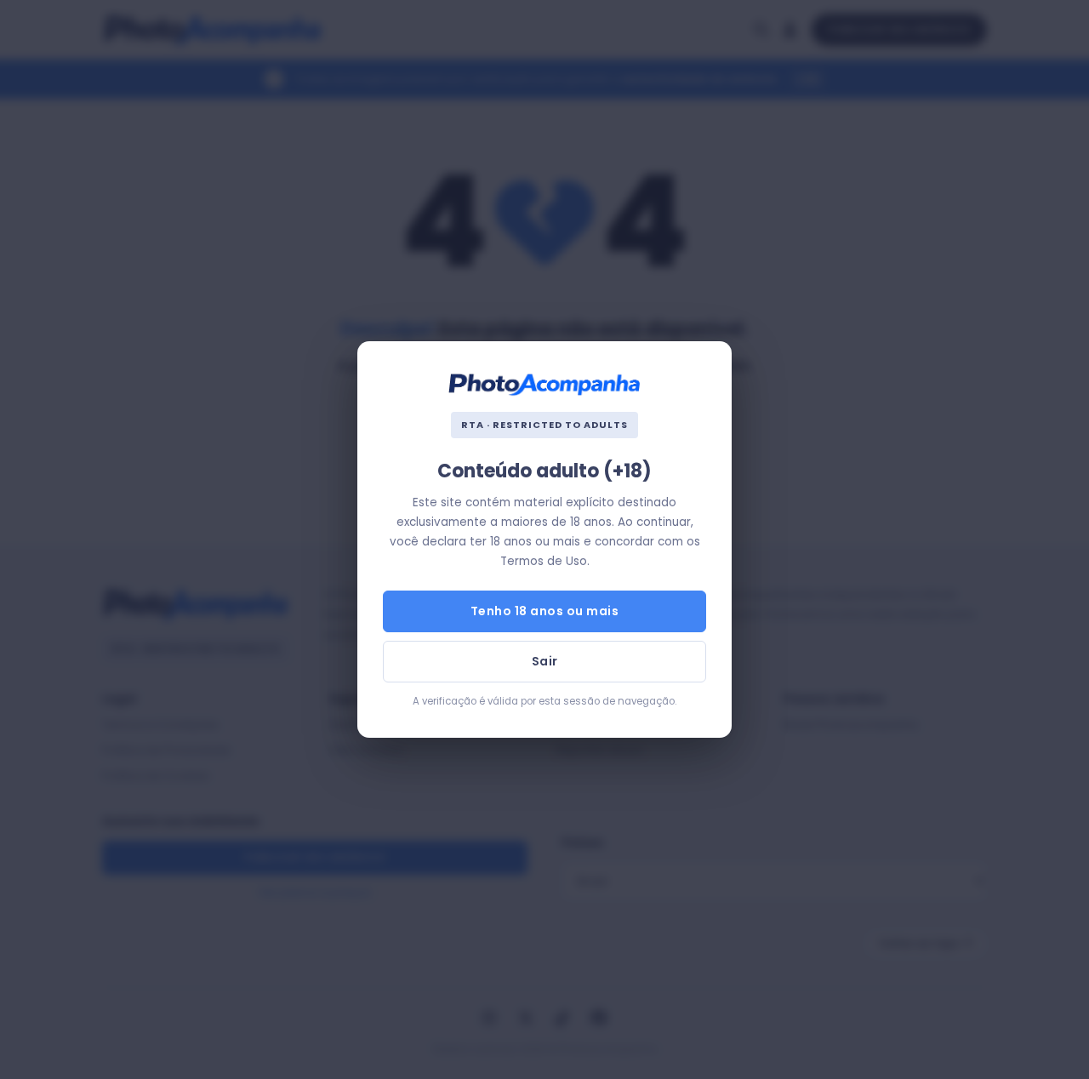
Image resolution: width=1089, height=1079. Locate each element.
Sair (545, 661)
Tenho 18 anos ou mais (544, 610)
